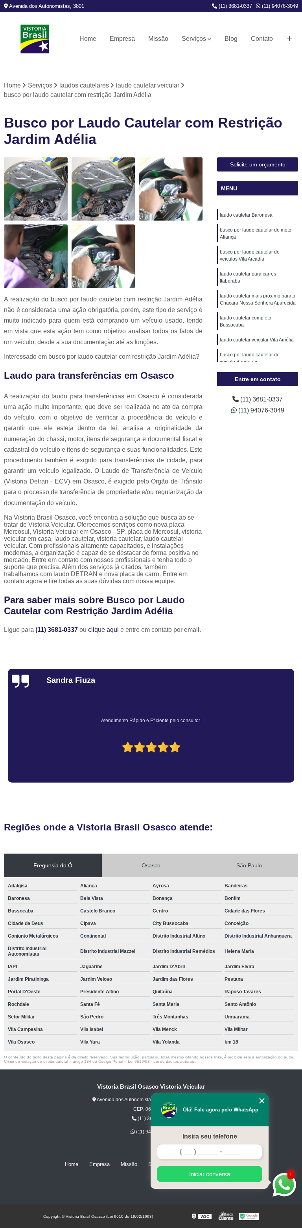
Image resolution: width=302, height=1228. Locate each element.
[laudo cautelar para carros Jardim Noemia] (103, 189)
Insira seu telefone (209, 1136)
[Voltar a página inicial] (35, 39)
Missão (158, 38)
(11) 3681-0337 (234, 6)
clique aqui (103, 629)
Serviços (194, 38)
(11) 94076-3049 (279, 6)
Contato (262, 38)
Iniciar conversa (209, 1174)
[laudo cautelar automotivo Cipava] (36, 189)
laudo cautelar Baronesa (246, 215)
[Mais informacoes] (289, 39)
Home (87, 38)
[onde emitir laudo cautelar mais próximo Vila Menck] (103, 256)
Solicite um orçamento (257, 164)
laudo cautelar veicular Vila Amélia (257, 340)
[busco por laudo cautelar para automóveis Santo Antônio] (36, 256)
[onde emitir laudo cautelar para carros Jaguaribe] (171, 189)
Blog (231, 38)
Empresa (122, 38)
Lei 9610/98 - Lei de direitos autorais (161, 1061)
